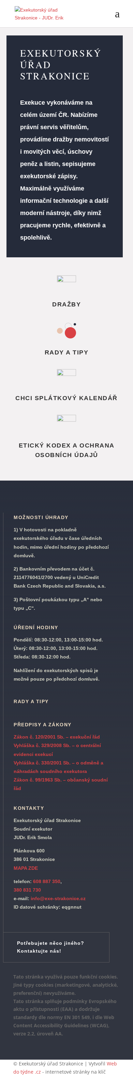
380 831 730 (27, 890)
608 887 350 (46, 881)
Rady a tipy (31, 701)
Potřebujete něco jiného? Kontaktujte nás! (50, 947)
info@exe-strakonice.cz (58, 898)
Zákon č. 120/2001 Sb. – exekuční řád (57, 737)
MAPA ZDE (26, 868)
